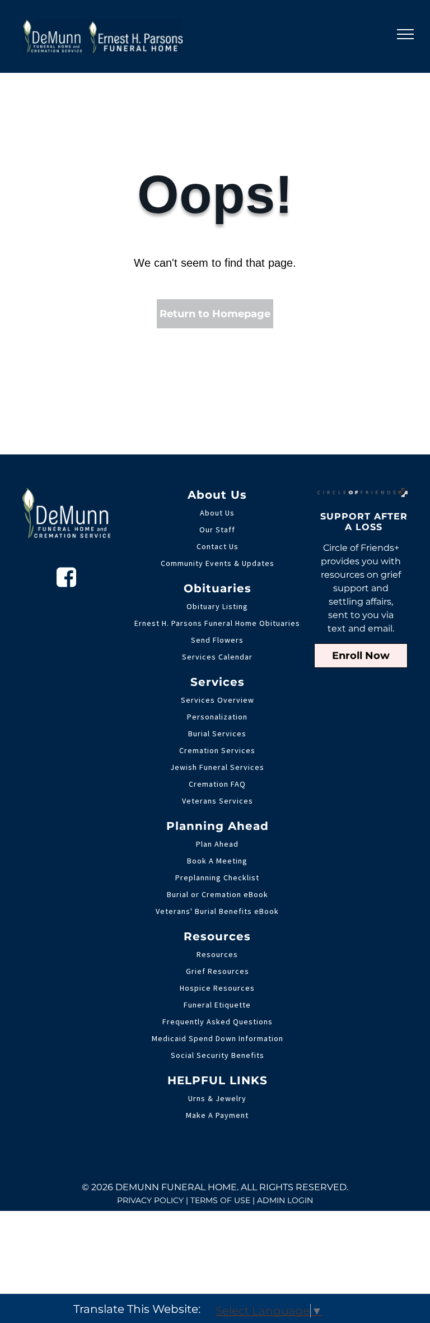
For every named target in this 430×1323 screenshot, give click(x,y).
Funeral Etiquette (217, 1005)
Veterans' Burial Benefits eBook (217, 911)
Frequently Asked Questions (217, 1021)
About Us (217, 513)
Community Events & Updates (217, 563)
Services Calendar (217, 657)
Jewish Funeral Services (217, 767)
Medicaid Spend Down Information (217, 1038)
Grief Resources (217, 971)
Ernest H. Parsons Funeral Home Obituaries (217, 623)
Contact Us (218, 546)
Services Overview (217, 700)
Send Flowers (217, 640)
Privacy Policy (150, 1200)
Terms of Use (220, 1200)
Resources (217, 954)
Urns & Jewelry (217, 1098)
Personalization (217, 717)
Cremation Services (217, 750)
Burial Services (217, 733)
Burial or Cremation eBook (217, 894)
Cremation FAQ (217, 784)
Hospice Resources (217, 988)
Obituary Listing (217, 606)
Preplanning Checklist (217, 877)
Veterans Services (217, 801)
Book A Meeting (217, 861)
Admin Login (285, 1200)
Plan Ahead (217, 844)
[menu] (405, 34)
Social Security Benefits (217, 1055)
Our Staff (217, 529)
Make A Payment (217, 1115)
